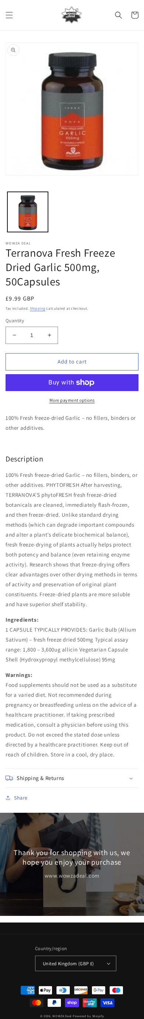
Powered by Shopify (88, 1016)
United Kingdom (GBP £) (68, 963)
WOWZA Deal (62, 1016)
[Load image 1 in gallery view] (27, 212)
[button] (9, 15)
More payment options (72, 400)
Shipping (37, 308)
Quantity (15, 320)
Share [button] (21, 797)
